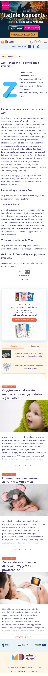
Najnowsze (35, 346)
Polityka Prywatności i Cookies (30, 667)
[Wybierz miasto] (40, 41)
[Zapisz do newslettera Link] (38, 46)
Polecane (13, 346)
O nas (8, 667)
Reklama (22, 46)
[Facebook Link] (33, 46)
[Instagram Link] (29, 46)
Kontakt (12, 46)
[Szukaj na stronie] (35, 41)
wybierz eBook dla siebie (24, 320)
